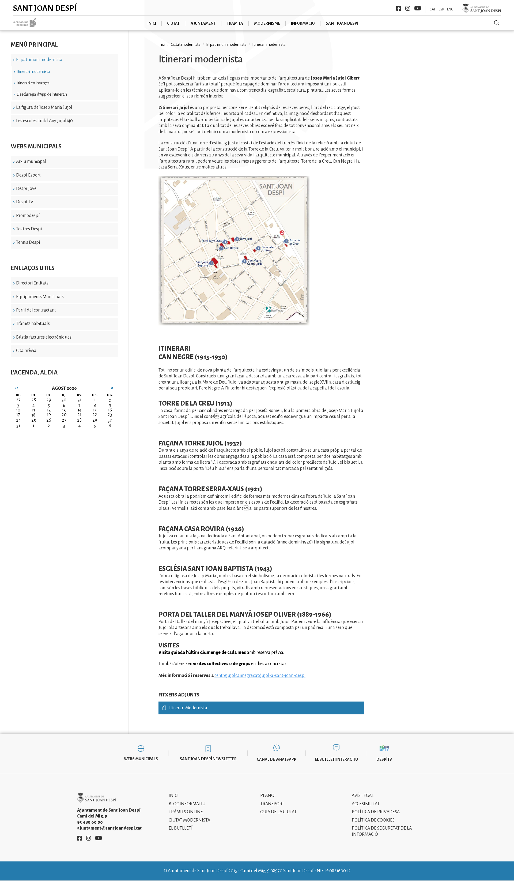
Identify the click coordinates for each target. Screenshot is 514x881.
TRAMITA (235, 23)
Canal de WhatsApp (276, 759)
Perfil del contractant (36, 310)
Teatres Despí (29, 229)
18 (33, 415)
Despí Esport (28, 175)
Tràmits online (186, 811)
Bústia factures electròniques (43, 337)
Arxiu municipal (31, 161)
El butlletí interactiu (336, 759)
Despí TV (24, 202)
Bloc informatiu (187, 803)
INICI (152, 23)
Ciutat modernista (186, 44)
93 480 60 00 (90, 822)
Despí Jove (26, 188)
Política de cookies (373, 820)
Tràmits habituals (33, 323)
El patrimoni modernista (39, 59)
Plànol (268, 795)
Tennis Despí (28, 242)
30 (110, 420)
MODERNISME (267, 23)
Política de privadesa (376, 811)
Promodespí (28, 215)
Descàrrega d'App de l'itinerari (42, 94)
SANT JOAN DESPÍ (342, 23)
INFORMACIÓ (303, 23)
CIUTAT (173, 23)
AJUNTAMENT (203, 23)
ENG (450, 9)
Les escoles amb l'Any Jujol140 (44, 120)
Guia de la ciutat (278, 811)
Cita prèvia (26, 350)
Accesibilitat (366, 803)
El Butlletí (180, 828)
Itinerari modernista (33, 71)
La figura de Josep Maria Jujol (44, 107)
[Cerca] (497, 23)
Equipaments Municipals (40, 296)
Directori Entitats (32, 283)
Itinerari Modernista (188, 708)
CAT (433, 9)
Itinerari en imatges (33, 83)
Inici (161, 44)
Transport (272, 803)
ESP (441, 9)
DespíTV (384, 759)
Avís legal (363, 795)
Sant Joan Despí (45, 8)
